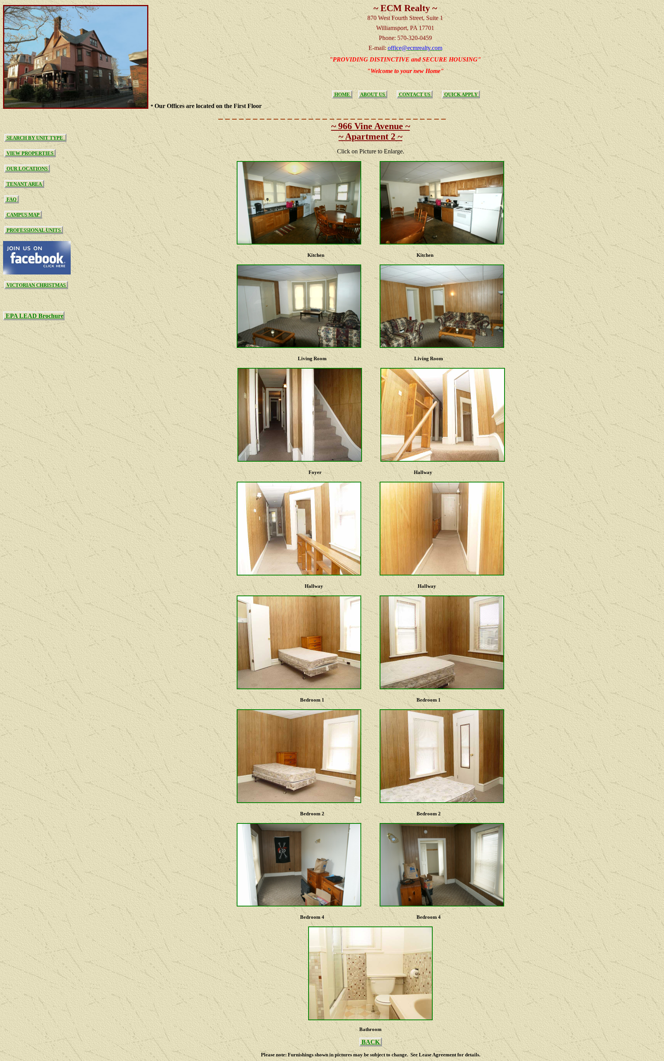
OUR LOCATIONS (27, 168)
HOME (342, 94)
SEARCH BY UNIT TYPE (35, 138)
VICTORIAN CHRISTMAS (36, 285)
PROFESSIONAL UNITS (33, 230)
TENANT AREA (24, 184)
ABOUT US (372, 94)
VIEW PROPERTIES (30, 153)
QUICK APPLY (461, 94)
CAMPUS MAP (23, 215)
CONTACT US (415, 94)
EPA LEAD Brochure (33, 316)
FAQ (11, 199)
